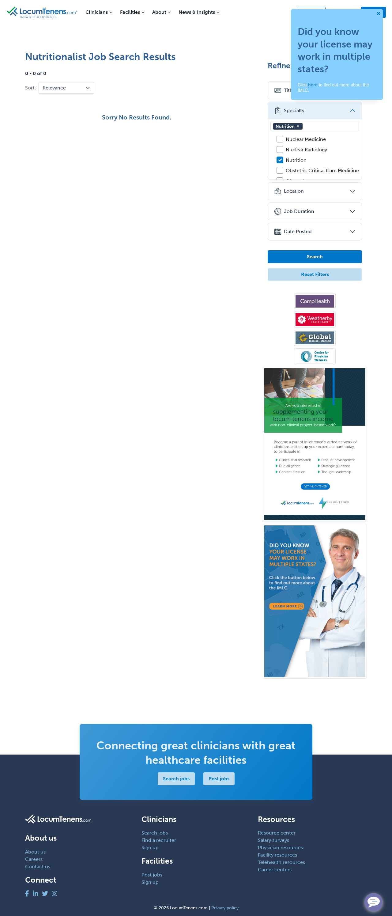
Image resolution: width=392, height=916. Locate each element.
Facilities (130, 12)
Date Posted (298, 231)
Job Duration (299, 211)
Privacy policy (225, 907)
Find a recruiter (158, 840)
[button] (298, 126)
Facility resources (277, 855)
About (159, 12)
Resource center (277, 833)
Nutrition (285, 126)
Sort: (30, 88)
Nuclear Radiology (306, 150)
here (313, 84)
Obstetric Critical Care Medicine (322, 170)
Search (315, 256)
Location (294, 191)
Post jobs (219, 779)
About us (35, 852)
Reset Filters (315, 274)
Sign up (150, 847)
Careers (34, 859)
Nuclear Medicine (306, 139)
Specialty (294, 110)
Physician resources (280, 847)
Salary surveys (273, 840)
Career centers (275, 869)
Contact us (37, 866)
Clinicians (96, 12)
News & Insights (197, 12)
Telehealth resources (281, 862)
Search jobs (176, 779)
